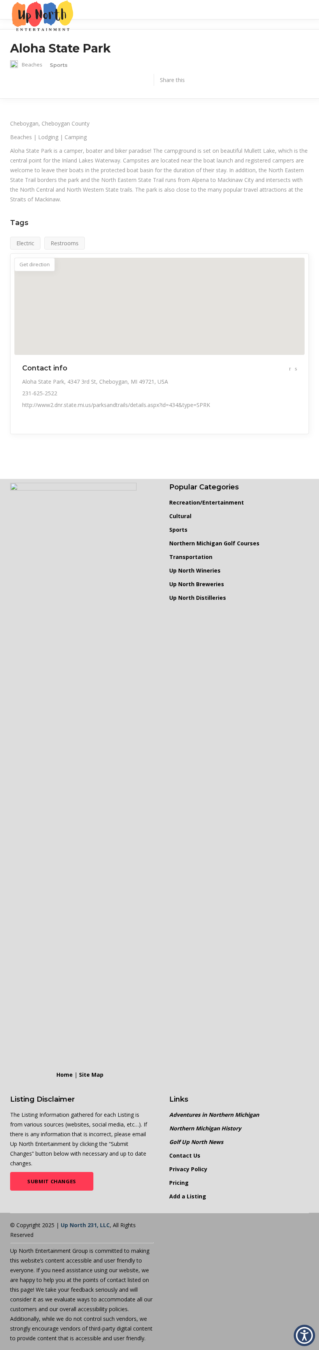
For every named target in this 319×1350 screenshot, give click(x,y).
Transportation (190, 557)
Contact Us (184, 1155)
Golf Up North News (196, 1142)
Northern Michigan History (205, 1128)
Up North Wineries (195, 570)
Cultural (180, 516)
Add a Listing (187, 1196)
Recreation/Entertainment (206, 502)
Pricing (179, 1182)
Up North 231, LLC (85, 1225)
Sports (178, 529)
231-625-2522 (39, 393)
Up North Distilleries (197, 597)
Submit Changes (51, 1181)
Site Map (91, 1074)
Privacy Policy (188, 1169)
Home (64, 1074)
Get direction (34, 264)
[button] (304, 1335)
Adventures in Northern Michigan (214, 1114)
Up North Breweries (196, 584)
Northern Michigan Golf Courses (214, 543)
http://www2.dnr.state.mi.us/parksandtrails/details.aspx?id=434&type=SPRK (116, 405)
